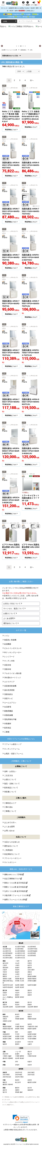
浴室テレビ (8, 698)
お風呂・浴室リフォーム (13, 754)
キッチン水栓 (9, 661)
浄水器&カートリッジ (12, 677)
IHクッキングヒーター (12, 652)
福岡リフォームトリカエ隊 (14, 899)
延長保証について (11, 788)
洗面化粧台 (6, 55)
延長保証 (7, 728)
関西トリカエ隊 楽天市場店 (15, 887)
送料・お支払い (10, 771)
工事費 (6, 732)
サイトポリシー (10, 862)
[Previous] (2, 46)
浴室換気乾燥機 (10, 686)
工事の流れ (8, 807)
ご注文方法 (8, 775)
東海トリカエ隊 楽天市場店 (15, 883)
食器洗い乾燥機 (10, 640)
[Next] (40, 46)
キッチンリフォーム (12, 749)
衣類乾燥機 (8, 715)
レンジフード (9, 657)
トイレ (6, 636)
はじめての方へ (10, 822)
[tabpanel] (21, 35)
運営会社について (10, 623)
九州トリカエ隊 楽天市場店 (15, 891)
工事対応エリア (10, 803)
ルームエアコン (10, 703)
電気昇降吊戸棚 (10, 719)
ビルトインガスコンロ (12, 648)
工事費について (10, 811)
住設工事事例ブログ (12, 879)
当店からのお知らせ (12, 842)
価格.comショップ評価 (13, 874)
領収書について (10, 792)
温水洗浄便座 (9, 690)
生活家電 (7, 707)
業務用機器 (8, 711)
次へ (31, 80)
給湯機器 (7, 644)
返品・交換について (12, 783)
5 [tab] (26, 47)
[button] (21, 1119)
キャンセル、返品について (13, 608)
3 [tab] (21, 47)
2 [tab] (19, 47)
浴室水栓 (7, 665)
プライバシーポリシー (12, 858)
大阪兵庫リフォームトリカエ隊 (16, 895)
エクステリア (9, 682)
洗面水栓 (7, 669)
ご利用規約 (8, 850)
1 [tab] (17, 47)
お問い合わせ (9, 831)
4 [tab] (24, 47)
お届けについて (9, 613)
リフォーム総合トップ (12, 744)
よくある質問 (8, 618)
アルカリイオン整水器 (12, 673)
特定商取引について (12, 854)
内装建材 (7, 723)
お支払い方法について (12, 604)
